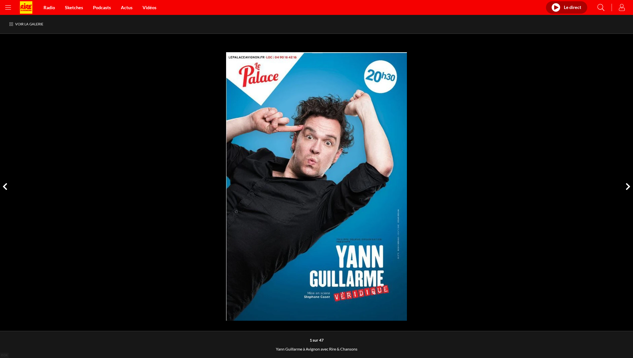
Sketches (74, 7)
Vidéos (149, 7)
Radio (49, 7)
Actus (127, 7)
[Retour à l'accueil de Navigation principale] (26, 7)
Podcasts (102, 7)
